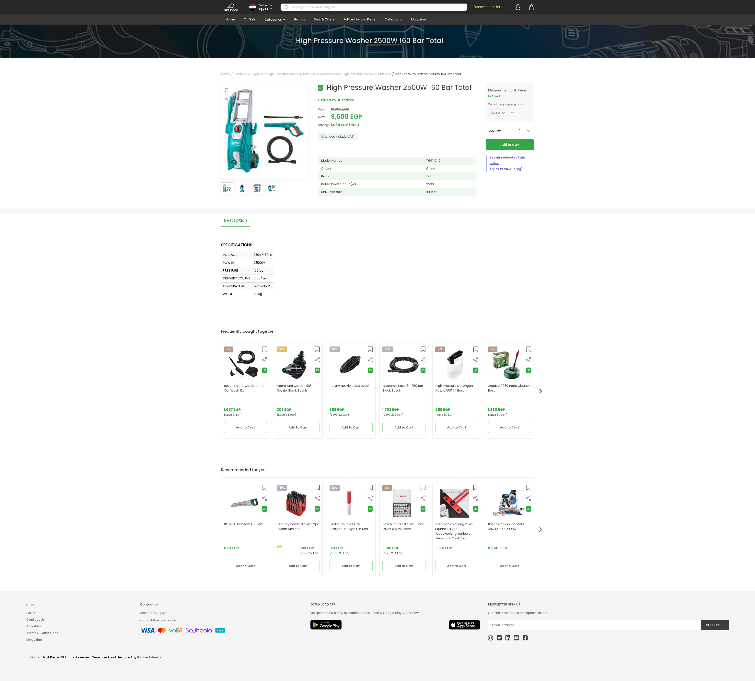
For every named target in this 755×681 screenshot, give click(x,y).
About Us (33, 626)
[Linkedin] (507, 637)
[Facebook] (525, 637)
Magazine (418, 19)
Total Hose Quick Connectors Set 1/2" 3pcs (507, 388)
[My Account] (517, 7)
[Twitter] (499, 637)
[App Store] (464, 624)
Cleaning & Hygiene (249, 74)
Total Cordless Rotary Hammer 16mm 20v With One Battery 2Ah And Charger (348, 531)
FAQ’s (30, 613)
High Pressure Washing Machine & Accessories (303, 74)
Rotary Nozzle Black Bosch (297, 385)
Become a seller (487, 7)
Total (430, 176)
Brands (299, 19)
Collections (393, 19)
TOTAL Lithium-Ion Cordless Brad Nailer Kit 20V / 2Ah (456, 526)
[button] (226, 90)
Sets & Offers (324, 19)
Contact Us (35, 619)
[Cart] (531, 7)
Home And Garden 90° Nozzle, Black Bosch (241, 388)
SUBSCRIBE (714, 625)
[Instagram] (490, 637)
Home (230, 19)
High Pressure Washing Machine (366, 74)
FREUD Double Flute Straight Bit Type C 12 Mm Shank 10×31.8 (402, 529)
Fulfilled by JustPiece (359, 19)
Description (235, 220)
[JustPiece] (231, 7)
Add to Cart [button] (245, 427)
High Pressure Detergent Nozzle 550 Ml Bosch (401, 388)
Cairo (495, 112)
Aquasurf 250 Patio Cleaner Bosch (456, 388)
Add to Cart (509, 144)
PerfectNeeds (149, 657)
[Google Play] (326, 624)
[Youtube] (516, 637)
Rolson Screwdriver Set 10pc (242, 526)
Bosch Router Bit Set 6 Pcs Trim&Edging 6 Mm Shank (297, 526)
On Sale (250, 19)
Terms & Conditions (42, 633)
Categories (273, 19)
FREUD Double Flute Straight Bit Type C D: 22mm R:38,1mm (504, 529)
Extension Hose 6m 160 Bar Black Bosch (350, 388)
